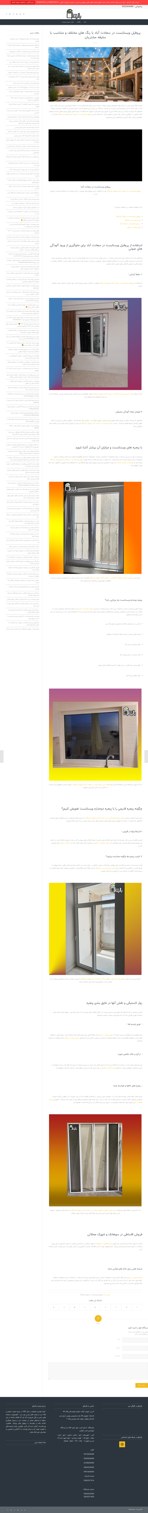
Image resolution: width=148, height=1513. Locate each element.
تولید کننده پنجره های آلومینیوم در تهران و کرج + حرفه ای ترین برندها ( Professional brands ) (23, 261)
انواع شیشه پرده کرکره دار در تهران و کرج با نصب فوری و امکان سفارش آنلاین (23, 552)
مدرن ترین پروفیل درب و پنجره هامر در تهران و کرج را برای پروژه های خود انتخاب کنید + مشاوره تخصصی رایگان (23, 376)
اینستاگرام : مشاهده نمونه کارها (23, 2)
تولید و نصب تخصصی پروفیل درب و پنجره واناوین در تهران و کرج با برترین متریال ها (22, 465)
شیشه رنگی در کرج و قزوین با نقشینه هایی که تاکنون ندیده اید (22, 541)
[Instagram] (10, 14)
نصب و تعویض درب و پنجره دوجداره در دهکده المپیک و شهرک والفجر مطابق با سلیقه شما (23, 331)
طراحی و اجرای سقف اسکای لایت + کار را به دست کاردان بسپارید (23, 242)
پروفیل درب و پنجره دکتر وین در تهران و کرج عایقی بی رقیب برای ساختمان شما (24, 357)
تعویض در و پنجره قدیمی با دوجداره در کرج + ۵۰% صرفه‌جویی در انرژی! (25, 99)
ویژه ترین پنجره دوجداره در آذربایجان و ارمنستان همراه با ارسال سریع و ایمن (23, 617)
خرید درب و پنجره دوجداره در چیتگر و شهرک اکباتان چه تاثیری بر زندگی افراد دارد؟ (24, 522)
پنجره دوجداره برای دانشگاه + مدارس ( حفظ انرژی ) (25, 199)
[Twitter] (24, 14)
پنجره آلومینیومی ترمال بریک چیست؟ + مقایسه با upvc (23, 131)
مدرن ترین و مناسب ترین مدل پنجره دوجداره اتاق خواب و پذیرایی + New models (23, 420)
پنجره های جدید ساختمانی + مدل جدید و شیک (26, 83)
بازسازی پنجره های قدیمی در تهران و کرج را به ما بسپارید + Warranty (22, 401)
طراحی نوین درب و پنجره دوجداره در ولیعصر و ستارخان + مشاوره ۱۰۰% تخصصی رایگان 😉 (23, 219)
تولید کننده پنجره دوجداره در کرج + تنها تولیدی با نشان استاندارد (24, 92)
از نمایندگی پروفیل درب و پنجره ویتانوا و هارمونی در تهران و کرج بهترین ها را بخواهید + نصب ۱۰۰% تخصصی (22, 446)
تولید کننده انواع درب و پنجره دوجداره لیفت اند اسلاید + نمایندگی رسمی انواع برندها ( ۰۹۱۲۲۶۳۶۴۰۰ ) (23, 255)
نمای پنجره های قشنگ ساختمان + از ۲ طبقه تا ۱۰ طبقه (23, 73)
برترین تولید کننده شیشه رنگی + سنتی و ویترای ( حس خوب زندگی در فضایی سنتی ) (22, 293)
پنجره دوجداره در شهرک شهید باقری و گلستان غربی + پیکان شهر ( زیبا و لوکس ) (24, 225)
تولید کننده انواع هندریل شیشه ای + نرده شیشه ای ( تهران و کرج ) (22, 175)
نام (118, 1339)
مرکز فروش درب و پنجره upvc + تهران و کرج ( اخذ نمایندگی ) (22, 158)
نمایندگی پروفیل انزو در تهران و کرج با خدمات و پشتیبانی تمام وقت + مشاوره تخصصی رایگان (23, 452)
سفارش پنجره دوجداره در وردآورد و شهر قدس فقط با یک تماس (23, 581)
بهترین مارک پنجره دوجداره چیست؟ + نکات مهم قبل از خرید (23, 78)
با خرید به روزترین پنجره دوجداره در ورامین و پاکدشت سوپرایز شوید (24, 535)
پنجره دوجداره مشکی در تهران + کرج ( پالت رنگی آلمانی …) (22, 146)
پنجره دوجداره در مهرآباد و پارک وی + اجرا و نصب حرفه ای (23, 237)
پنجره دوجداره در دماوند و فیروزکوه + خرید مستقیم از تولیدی (24, 40)
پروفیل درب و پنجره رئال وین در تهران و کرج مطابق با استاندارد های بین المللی (24, 382)
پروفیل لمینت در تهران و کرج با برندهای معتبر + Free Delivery (24, 427)
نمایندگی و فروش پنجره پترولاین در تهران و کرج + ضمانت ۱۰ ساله (23, 46)
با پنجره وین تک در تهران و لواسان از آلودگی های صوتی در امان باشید (23, 604)
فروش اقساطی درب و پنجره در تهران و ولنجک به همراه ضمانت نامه (23, 569)
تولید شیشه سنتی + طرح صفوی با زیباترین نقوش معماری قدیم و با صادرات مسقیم (23, 471)
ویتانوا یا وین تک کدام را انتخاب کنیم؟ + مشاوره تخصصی (23, 117)
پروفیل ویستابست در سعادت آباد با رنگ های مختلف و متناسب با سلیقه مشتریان (95, 35)
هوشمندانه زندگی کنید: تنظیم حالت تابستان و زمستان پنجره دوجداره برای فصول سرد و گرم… (24, 122)
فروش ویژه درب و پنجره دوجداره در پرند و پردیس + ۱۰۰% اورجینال (23, 232)
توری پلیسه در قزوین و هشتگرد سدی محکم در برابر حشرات (22, 629)
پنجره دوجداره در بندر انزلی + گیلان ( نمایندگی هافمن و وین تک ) (23, 164)
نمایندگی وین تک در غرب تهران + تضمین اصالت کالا (24, 169)
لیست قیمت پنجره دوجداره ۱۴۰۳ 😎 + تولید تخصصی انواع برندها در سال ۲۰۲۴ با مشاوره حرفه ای (22, 325)
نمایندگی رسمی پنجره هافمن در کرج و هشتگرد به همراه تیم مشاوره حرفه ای (23, 594)
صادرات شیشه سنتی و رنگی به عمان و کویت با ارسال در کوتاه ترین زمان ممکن (23, 478)
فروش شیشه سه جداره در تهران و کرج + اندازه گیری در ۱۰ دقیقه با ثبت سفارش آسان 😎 (23, 344)
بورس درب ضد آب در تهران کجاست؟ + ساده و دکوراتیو (23, 87)
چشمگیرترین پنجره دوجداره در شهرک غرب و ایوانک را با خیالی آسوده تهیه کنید (23, 624)
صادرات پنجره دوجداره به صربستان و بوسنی (27, 127)
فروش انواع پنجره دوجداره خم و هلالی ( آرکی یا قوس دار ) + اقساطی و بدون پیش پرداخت (22, 312)
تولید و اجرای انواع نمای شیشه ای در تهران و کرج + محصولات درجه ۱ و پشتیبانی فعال (25, 268)
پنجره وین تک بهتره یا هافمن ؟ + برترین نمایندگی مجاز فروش (24, 105)
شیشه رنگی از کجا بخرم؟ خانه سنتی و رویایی (26, 136)
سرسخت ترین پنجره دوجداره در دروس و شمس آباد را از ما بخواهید (22, 369)
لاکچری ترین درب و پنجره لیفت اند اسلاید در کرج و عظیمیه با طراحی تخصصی (22, 490)
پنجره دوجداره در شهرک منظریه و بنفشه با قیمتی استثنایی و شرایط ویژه (22, 287)
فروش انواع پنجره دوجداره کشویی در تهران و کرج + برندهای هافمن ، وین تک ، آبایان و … (25, 249)
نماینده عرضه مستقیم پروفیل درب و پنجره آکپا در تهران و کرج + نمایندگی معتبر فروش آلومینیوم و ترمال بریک (23, 458)
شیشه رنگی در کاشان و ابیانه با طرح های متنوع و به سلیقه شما (23, 516)
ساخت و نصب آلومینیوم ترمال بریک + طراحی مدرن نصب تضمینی (23, 112)
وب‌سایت (117, 1356)
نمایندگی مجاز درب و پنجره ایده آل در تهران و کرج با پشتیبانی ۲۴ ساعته (24, 528)
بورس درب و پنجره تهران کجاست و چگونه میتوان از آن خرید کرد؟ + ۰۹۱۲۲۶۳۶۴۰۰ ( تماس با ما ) (22, 338)
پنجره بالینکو (132, 1509)
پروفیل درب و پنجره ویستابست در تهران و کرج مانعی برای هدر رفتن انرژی (23, 509)
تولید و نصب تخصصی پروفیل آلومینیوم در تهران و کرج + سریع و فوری (23, 181)
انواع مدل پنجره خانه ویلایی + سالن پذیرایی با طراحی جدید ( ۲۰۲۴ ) (23, 274)
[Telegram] (6, 14)
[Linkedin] (20, 14)
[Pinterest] (13, 14)
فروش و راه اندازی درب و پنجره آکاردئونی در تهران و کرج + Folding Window (23, 408)
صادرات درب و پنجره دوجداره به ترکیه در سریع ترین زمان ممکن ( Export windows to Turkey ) (23, 484)
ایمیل (118, 1348)
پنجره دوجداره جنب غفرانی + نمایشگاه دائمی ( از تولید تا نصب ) (23, 212)
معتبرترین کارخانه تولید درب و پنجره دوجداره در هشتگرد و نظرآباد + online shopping (23, 395)
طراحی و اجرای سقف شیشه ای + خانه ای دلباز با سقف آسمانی (24, 187)
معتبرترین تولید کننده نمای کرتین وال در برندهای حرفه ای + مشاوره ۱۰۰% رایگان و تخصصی (22, 280)
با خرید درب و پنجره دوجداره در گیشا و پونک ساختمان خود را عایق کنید (23, 503)
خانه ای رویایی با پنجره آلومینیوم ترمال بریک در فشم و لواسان (24, 588)
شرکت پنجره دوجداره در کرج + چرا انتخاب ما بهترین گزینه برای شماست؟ (23, 57)
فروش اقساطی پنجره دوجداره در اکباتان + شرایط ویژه (24, 51)
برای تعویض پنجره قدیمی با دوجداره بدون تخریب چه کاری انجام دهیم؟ (23, 439)
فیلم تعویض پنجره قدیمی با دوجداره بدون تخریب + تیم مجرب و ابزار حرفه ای (23, 67)
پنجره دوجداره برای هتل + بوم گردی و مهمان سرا (25, 203)
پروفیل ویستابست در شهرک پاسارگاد (91, 1295)
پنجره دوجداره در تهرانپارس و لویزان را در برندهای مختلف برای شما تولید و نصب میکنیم (23, 363)
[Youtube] (17, 14)
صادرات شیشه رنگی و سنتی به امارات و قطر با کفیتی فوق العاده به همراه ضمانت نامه (23, 497)
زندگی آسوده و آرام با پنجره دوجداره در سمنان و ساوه (24, 546)
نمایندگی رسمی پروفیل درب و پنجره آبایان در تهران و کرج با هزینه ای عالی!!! (22, 562)
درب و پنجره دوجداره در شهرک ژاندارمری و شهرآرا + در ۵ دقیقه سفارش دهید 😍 (23, 306)
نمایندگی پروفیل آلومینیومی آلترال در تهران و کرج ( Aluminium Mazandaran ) (25, 414)
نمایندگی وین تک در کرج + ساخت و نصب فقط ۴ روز (24, 62)
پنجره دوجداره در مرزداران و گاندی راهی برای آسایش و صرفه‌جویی (24, 151)
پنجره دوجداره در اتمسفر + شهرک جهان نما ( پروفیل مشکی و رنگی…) (22, 141)
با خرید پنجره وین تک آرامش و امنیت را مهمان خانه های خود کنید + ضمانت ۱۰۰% (23, 388)
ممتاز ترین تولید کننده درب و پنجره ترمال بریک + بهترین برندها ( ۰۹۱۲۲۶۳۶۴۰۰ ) (23, 299)
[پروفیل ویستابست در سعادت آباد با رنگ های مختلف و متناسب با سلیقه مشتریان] (95, 74)
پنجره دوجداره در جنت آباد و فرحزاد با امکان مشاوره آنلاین (23, 599)
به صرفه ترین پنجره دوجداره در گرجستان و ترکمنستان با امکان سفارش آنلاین (23, 611)
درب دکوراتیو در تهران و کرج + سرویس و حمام (26, 207)
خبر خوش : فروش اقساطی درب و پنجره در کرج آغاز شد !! (23, 557)
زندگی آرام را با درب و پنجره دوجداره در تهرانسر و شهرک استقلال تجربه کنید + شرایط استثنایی (23, 350)
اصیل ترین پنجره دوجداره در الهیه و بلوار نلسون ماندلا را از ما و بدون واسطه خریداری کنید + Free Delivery (23, 318)
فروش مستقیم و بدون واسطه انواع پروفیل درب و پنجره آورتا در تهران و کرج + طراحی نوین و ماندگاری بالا (23, 433)
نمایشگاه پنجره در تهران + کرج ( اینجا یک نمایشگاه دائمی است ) (23, 194)
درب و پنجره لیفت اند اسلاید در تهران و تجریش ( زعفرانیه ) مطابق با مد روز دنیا (22, 575)
